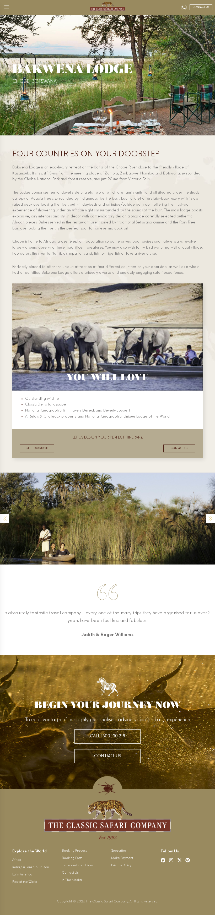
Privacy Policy (121, 865)
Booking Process (74, 850)
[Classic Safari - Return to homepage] (107, 7)
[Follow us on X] (179, 860)
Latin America (22, 874)
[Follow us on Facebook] (163, 860)
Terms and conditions (77, 865)
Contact (200, 7)
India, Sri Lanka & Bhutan (30, 867)
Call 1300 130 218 (36, 448)
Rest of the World (24, 882)
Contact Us (107, 756)
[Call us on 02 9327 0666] (184, 7)
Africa (16, 860)
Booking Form (72, 858)
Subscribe (118, 850)
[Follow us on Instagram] (171, 860)
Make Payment (122, 858)
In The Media (72, 880)
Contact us (179, 448)
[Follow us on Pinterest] (187, 860)
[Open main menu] (6, 7)
